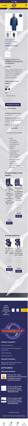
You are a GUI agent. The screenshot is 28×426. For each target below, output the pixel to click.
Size (6, 92)
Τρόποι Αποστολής (6, 355)
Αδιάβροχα (8, 43)
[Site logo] (14, 5)
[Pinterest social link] (14, 125)
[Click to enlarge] (8, 28)
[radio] (6, 89)
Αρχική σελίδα (9, 39)
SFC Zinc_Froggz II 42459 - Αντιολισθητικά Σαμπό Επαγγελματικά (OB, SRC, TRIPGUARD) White (14, 389)
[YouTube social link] (16, 2)
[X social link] (12, 125)
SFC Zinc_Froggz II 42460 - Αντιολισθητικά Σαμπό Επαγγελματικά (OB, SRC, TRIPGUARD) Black (14, 401)
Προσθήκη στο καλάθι (13, 104)
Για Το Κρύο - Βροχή (10, 41)
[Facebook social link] (12, 2)
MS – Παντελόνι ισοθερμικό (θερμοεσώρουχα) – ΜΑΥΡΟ (19, 252)
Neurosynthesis (21, 416)
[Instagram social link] (14, 2)
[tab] (14, 128)
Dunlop (9, 218)
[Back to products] (8, 49)
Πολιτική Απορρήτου (7, 345)
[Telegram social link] (18, 125)
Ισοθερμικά (9, 259)
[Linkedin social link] (16, 125)
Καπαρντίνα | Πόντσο (11, 45)
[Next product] (10, 49)
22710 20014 (7, 368)
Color (6, 87)
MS (9, 264)
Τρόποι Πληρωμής (6, 353)
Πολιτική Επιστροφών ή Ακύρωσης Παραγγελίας (11, 349)
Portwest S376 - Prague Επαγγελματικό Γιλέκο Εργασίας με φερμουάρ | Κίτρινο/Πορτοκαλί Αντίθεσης (17, 377)
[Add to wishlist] (11, 180)
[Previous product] (6, 49)
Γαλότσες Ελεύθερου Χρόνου (9, 207)
